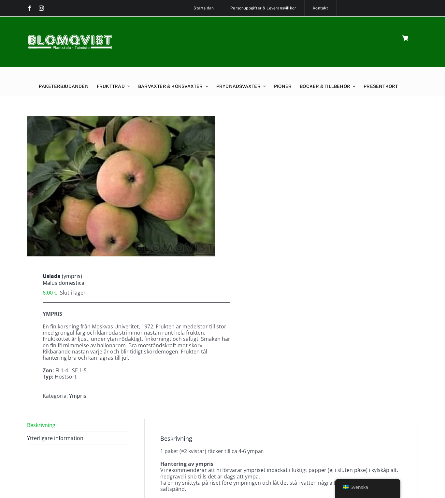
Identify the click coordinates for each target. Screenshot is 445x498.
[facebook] (29, 8)
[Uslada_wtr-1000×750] (121, 186)
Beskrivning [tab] (41, 425)
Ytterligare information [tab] (55, 438)
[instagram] (41, 8)
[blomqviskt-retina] (70, 36)
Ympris (77, 395)
